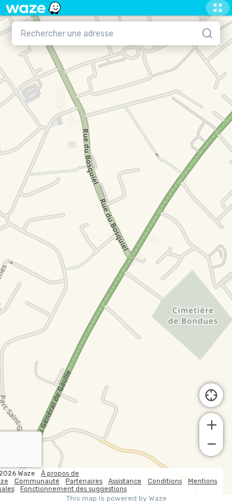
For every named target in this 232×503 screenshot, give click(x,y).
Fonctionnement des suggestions (73, 489)
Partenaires (83, 481)
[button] (211, 423)
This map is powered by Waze (116, 498)
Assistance (125, 481)
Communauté (36, 481)
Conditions (165, 481)
